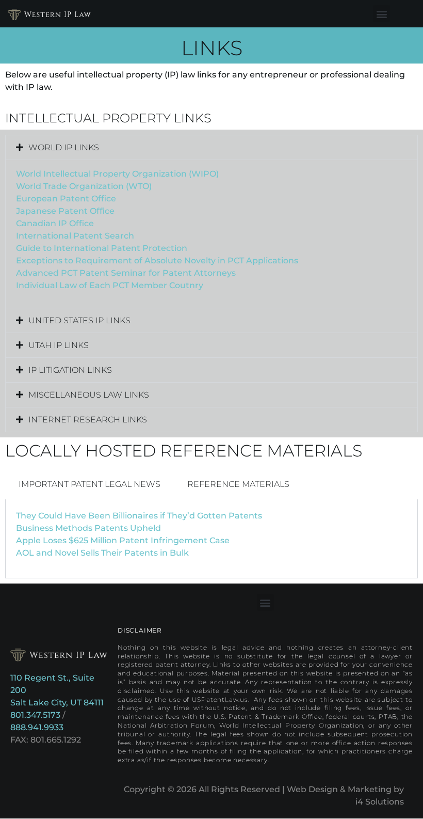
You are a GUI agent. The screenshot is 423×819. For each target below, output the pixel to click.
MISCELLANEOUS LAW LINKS (88, 395)
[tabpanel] (211, 538)
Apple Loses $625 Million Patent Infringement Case (123, 540)
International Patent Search (75, 236)
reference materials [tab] (238, 484)
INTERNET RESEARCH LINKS (87, 419)
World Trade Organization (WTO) (84, 186)
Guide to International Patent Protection (101, 248)
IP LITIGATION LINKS (70, 370)
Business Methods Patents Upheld (88, 528)
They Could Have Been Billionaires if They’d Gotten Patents (139, 516)
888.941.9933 (36, 727)
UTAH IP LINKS (58, 345)
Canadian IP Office (55, 223)
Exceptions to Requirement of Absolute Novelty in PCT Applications (157, 260)
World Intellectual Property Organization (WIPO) (117, 174)
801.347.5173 (35, 715)
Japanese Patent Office (65, 211)
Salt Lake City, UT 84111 (57, 702)
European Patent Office (66, 198)
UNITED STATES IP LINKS (79, 320)
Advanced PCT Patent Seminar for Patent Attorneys (126, 273)
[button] (381, 13)
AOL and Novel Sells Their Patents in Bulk (102, 553)
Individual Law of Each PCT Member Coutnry (109, 285)
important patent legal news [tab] (89, 484)
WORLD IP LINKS (63, 147)
